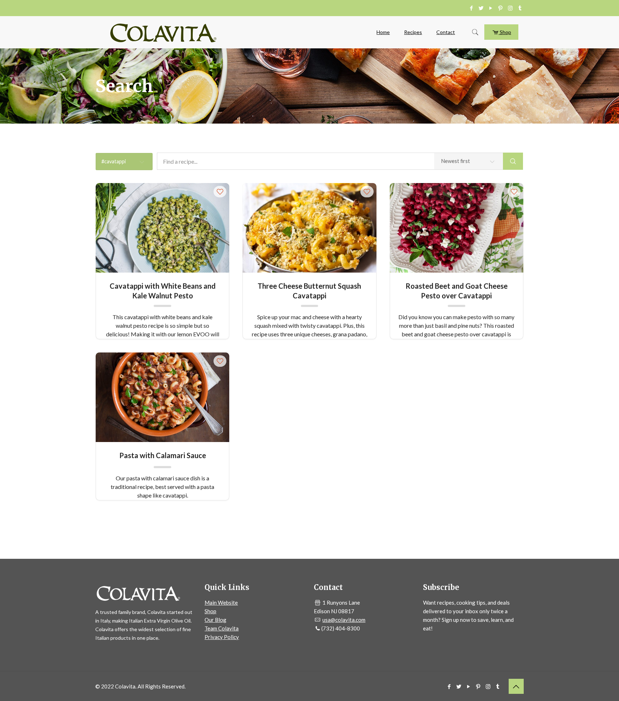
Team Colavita (222, 628)
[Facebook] (471, 8)
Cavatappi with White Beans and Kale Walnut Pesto (163, 290)
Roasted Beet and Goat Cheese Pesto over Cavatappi (457, 290)
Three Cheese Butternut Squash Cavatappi (309, 290)
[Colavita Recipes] (163, 32)
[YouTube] (491, 8)
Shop (505, 32)
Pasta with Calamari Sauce (162, 455)
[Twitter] (481, 8)
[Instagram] (510, 8)
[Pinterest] (500, 8)
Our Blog (215, 619)
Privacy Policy (222, 637)
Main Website (221, 602)
